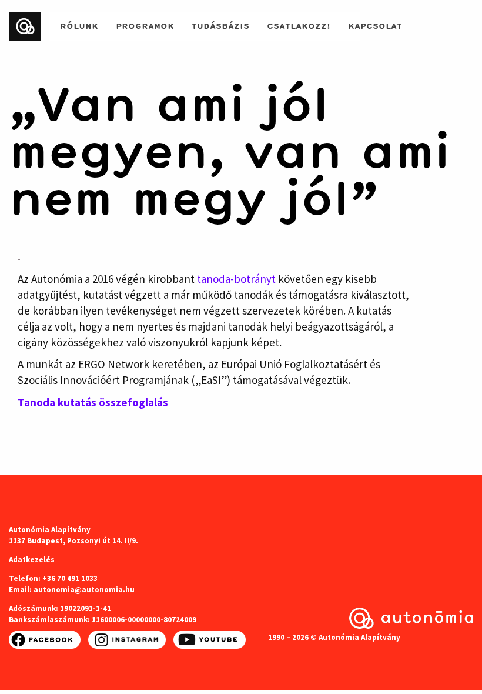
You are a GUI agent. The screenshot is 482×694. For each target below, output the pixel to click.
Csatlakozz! (298, 24)
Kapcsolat (375, 24)
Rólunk (79, 24)
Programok (145, 24)
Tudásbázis (220, 24)
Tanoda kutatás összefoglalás (93, 402)
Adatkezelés (32, 560)
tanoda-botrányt (236, 279)
